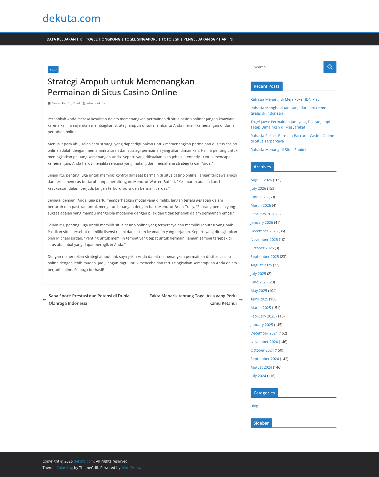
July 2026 (258, 188)
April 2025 (259, 299)
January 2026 (262, 222)
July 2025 (258, 273)
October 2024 (262, 350)
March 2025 (261, 307)
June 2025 (259, 282)
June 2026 (259, 196)
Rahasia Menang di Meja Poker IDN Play (285, 99)
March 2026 (261, 205)
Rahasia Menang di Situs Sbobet (279, 149)
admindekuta (95, 103)
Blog (53, 69)
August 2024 (261, 367)
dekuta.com (72, 18)
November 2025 (264, 239)
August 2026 (261, 179)
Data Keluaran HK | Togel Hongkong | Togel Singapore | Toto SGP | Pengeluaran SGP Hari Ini (140, 39)
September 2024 (265, 358)
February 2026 (263, 213)
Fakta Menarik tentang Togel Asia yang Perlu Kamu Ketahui (193, 299)
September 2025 (265, 256)
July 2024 (258, 375)
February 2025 (263, 316)
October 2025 (262, 247)
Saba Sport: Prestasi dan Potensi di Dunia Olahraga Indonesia (89, 299)
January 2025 (262, 324)
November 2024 (264, 341)
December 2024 (264, 333)
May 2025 (259, 290)
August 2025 (261, 265)
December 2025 (264, 230)
